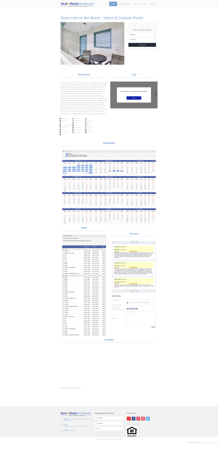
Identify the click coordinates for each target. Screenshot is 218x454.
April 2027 (140, 193)
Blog (144, 4)
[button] (62, 43)
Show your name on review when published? (139, 302)
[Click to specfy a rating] (128, 309)
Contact (152, 4)
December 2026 (109, 177)
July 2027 (140, 209)
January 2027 (140, 177)
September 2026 (109, 160)
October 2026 (140, 160)
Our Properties (124, 4)
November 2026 (77, 177)
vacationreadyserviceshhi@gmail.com (76, 426)
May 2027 (77, 209)
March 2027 (109, 193)
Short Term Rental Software (209, 443)
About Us (136, 4)
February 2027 (77, 193)
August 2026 (78, 160)
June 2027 (109, 209)
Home (113, 4)
